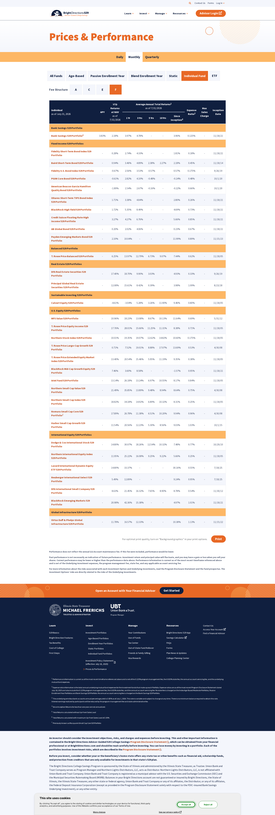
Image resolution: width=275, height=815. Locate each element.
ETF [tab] (214, 76)
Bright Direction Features (61, 637)
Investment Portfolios (96, 632)
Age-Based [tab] (76, 76)
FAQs (168, 642)
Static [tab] (173, 76)
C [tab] (89, 89)
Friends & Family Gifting (139, 653)
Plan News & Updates (176, 653)
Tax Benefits (55, 642)
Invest (143, 13)
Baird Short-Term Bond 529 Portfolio (72, 163)
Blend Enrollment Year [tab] (147, 76)
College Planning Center (177, 658)
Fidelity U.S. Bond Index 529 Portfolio (72, 170)
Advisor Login (213, 13)
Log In (219, 3)
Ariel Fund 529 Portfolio (64, 380)
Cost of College (56, 647)
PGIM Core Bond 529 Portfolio (68, 178)
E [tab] (102, 89)
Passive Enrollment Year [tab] (107, 76)
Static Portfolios (96, 648)
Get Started (172, 590)
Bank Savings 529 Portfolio (66, 135)
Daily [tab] (119, 57)
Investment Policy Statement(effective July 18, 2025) (101, 662)
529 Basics (54, 632)
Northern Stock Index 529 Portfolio (71, 337)
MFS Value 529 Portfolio (64, 318)
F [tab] (115, 89)
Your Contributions (137, 632)
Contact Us (200, 3)
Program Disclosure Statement (149, 741)
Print (218, 539)
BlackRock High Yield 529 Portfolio (71, 209)
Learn (127, 13)
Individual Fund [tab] (194, 76)
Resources (179, 13)
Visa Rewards (134, 658)
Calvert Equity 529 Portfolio (67, 302)
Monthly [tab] (134, 57)
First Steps (54, 653)
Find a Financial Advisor (214, 633)
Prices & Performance (96, 669)
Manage (160, 13)
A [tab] (76, 89)
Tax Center (133, 642)
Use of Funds (134, 637)
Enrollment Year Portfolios (100, 643)
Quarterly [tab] (152, 57)
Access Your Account (214, 629)
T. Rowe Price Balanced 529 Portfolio (72, 256)
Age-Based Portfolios (98, 638)
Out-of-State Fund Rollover (141, 647)
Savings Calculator (176, 637)
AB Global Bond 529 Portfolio (68, 229)
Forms (211, 3)
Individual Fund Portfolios (100, 653)
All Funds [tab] (56, 76)
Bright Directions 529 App (178, 632)
